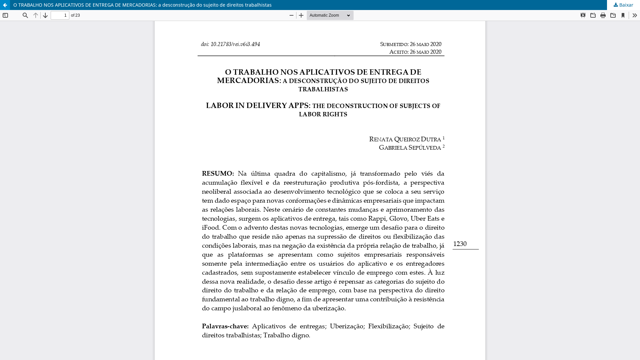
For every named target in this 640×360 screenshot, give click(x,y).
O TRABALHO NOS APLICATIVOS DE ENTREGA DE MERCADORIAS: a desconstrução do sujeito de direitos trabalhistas (142, 5)
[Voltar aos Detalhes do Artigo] (5, 5)
